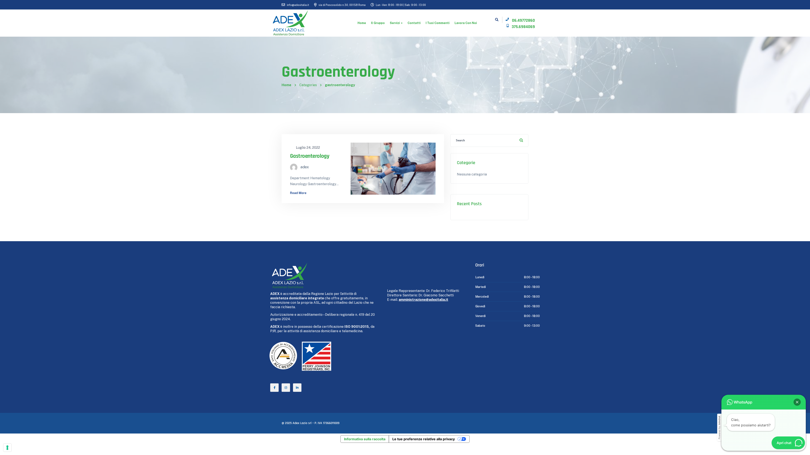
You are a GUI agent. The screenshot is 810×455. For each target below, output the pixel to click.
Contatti (414, 23)
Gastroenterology (309, 156)
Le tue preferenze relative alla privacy (423, 439)
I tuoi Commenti (438, 23)
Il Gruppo (378, 23)
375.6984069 (523, 26)
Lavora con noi (466, 23)
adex (304, 167)
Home (362, 23)
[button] (797, 402)
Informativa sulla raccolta (364, 439)
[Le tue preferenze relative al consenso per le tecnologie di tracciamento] (7, 448)
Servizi (395, 23)
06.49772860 (523, 20)
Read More (298, 192)
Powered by (719, 427)
